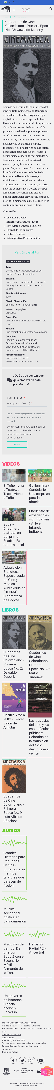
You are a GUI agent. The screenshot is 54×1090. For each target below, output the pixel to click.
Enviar (17, 444)
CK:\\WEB (26, 9)
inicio (6, 17)
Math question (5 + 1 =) (18, 403)
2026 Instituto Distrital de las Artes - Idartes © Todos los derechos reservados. (27, 1084)
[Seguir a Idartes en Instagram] (31, 1060)
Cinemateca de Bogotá (17, 358)
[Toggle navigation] (13, 10)
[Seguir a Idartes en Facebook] (13, 1060)
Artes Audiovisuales (20, 17)
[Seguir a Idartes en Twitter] (22, 1060)
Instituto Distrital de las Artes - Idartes (19, 1022)
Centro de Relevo (10, 1051)
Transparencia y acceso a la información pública (24, 1043)
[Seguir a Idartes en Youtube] (40, 1060)
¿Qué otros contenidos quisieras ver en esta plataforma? (28, 380)
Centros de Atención (11, 1034)
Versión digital (24, 252)
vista (14, 487)
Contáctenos (8, 1037)
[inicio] (5, 9)
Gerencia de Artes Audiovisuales (22, 361)
